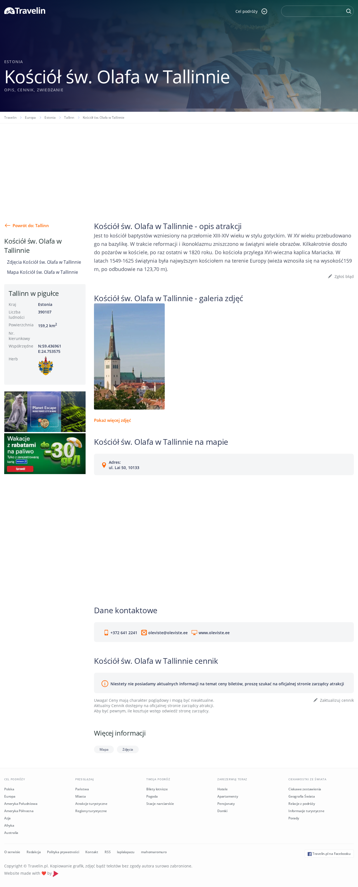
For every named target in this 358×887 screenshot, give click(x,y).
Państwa (82, 789)
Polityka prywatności (63, 852)
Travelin (10, 117)
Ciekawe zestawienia (304, 789)
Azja (7, 818)
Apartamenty (227, 796)
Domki (222, 810)
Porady (293, 818)
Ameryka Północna (19, 810)
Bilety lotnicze (157, 789)
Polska (9, 789)
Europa (30, 117)
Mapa (104, 749)
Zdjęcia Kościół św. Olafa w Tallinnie (44, 262)
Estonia (50, 117)
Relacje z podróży (301, 803)
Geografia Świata (301, 796)
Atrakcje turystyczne (91, 803)
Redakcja (34, 852)
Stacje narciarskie (160, 803)
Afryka (9, 825)
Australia (11, 832)
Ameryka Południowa (20, 803)
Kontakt (91, 852)
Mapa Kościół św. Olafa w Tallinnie (42, 272)
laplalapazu (126, 852)
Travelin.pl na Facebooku (331, 853)
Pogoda (152, 796)
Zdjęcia (128, 749)
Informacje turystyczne (306, 810)
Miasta (80, 796)
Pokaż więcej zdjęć (112, 420)
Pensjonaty (226, 803)
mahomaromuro (154, 852)
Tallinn (69, 117)
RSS (107, 852)
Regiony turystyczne (91, 810)
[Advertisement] (179, 165)
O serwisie (12, 852)
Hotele (222, 789)
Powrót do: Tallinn (31, 225)
